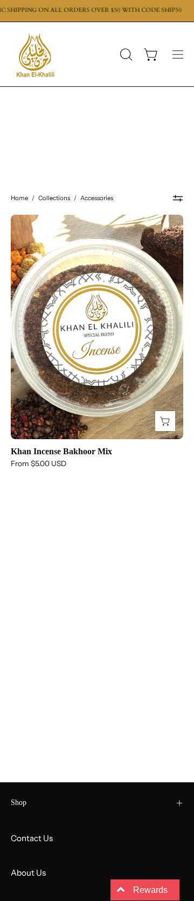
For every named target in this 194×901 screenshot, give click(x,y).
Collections (54, 198)
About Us (28, 873)
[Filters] (178, 198)
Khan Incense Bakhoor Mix (61, 451)
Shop (18, 802)
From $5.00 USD (38, 464)
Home (19, 198)
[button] (125, 54)
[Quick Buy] (165, 421)
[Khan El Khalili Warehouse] (35, 54)
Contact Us (32, 838)
